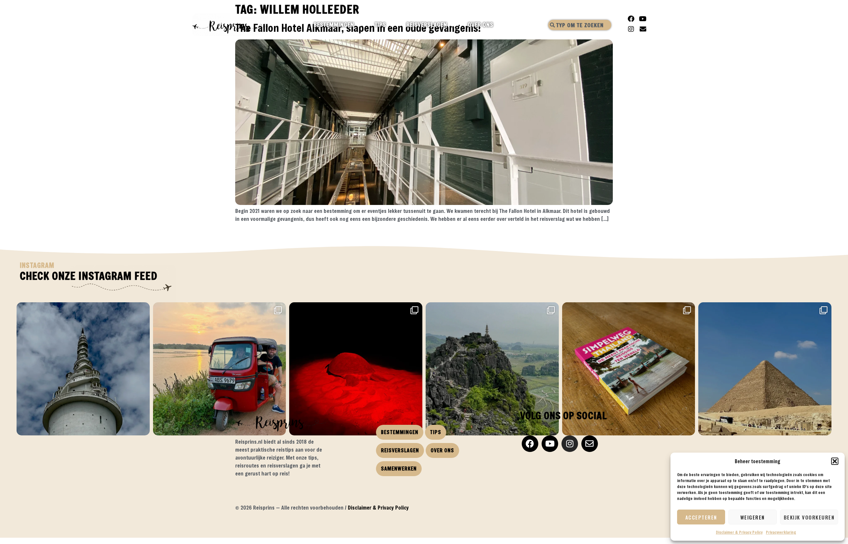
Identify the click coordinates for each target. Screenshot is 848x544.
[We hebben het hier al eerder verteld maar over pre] (219, 368)
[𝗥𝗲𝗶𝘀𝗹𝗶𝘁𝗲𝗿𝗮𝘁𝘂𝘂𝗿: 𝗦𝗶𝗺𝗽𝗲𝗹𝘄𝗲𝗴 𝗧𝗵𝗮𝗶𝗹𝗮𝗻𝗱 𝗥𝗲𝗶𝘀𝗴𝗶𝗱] (628, 368)
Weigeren (752, 517)
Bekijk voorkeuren (809, 517)
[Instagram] (631, 29)
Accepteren (701, 517)
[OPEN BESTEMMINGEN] (360, 25)
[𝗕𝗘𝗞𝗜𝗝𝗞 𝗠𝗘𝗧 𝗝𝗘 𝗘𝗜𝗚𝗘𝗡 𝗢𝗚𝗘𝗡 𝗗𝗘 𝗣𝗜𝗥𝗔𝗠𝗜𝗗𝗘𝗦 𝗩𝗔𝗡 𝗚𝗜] (764, 368)
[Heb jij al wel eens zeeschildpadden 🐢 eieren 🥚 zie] (355, 368)
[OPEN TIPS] (392, 25)
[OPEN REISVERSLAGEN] (453, 25)
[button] (834, 461)
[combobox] (579, 25)
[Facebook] (631, 19)
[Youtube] (643, 19)
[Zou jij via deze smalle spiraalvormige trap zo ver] (83, 368)
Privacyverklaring (781, 532)
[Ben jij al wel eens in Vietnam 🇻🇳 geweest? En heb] (492, 368)
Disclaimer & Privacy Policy (739, 532)
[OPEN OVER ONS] (499, 25)
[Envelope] (643, 29)
